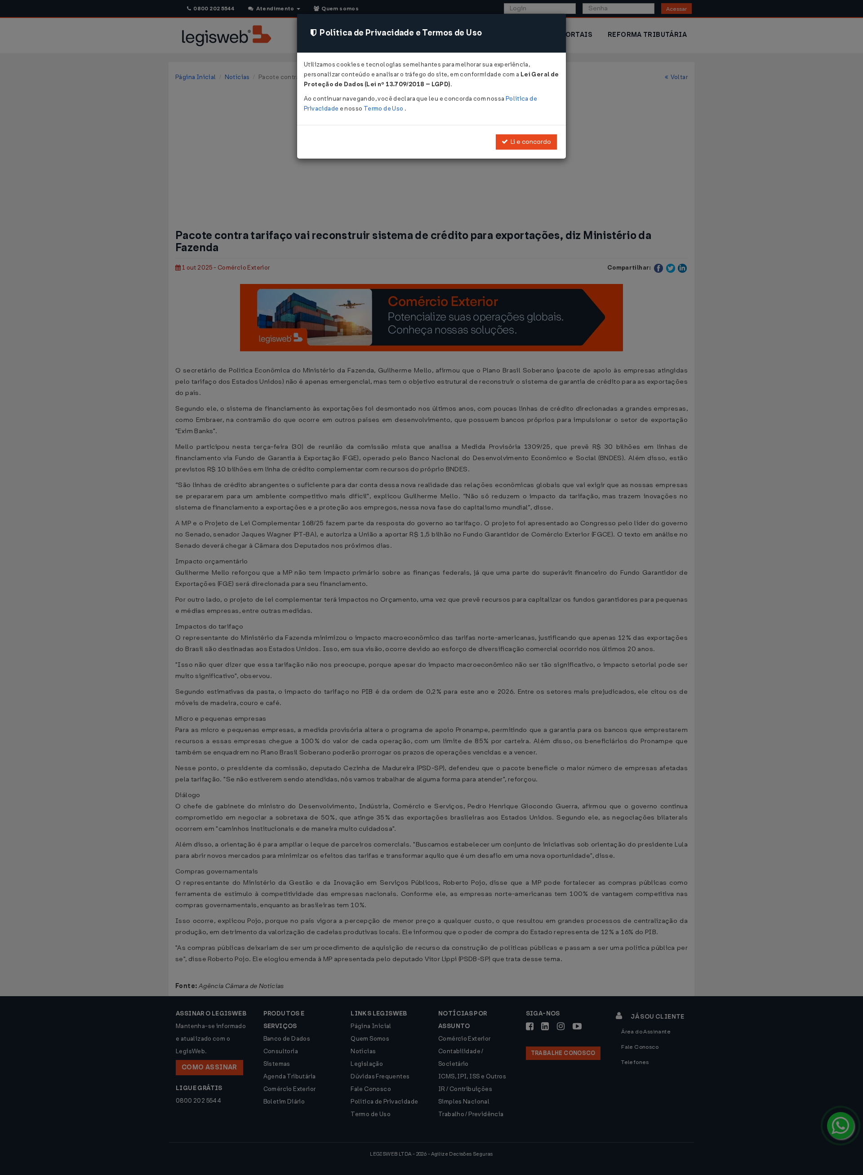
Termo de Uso (384, 108)
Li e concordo (529, 141)
